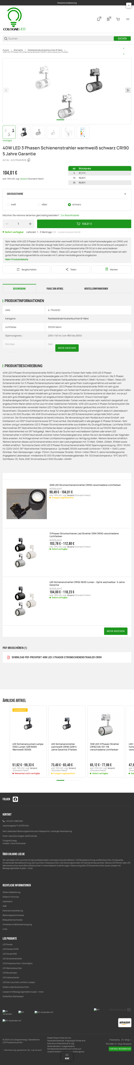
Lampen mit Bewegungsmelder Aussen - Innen (23, 991)
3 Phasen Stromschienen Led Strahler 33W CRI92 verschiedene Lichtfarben (84, 535)
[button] (67, 194)
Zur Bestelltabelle (70, 215)
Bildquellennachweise (12, 919)
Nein (50, 344)
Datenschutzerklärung (13, 910)
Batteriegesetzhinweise (13, 915)
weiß (13, 204)
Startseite (18, 50)
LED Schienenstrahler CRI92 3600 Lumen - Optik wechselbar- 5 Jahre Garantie (87, 583)
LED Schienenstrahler (12, 958)
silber (44, 204)
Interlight (7, 140)
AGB (4, 906)
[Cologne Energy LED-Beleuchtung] (15, 19)
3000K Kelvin (54, 327)
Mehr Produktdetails (16, 259)
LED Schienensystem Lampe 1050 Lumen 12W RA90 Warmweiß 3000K (27, 747)
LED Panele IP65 (10, 953)
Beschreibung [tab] (19, 288)
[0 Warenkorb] (118, 19)
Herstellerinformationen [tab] (96, 288)
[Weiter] (128, 90)
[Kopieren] (29, 160)
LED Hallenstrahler (11, 977)
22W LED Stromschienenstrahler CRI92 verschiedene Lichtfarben (85, 485)
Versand (24, 178)
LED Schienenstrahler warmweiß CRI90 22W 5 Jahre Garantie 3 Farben (64, 747)
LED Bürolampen (10, 972)
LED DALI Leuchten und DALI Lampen (19, 982)
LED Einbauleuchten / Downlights (17, 963)
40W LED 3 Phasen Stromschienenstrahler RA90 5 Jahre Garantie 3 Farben (35, 52)
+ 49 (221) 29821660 (14, 821)
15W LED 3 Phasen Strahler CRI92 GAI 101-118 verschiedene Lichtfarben (104, 747)
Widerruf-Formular (11, 896)
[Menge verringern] (6, 224)
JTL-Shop (125, 1040)
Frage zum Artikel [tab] (55, 288)
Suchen (122, 38)
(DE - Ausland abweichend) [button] (66, 232)
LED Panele (8, 944)
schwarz (76, 204)
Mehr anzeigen (67, 348)
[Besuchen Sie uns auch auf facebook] (15, 799)
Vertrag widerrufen (120, 1049)
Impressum (7, 901)
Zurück (6, 50)
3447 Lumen (54, 352)
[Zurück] (6, 90)
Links (5, 929)
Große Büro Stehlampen (13, 996)
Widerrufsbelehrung (11, 892)
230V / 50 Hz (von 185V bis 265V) (65, 335)
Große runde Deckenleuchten (16, 987)
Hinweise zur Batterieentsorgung (17, 924)
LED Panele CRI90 (10, 949)
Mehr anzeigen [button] (116, 631)
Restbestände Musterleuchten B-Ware (45, 50)
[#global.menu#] (127, 19)
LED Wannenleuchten (12, 968)
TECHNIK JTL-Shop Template (118, 1044)
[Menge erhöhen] (30, 224)
